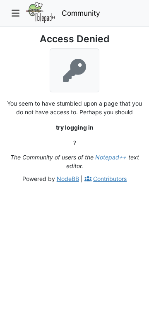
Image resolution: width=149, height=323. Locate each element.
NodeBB (68, 178)
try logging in (75, 127)
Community (81, 13)
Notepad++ (111, 157)
